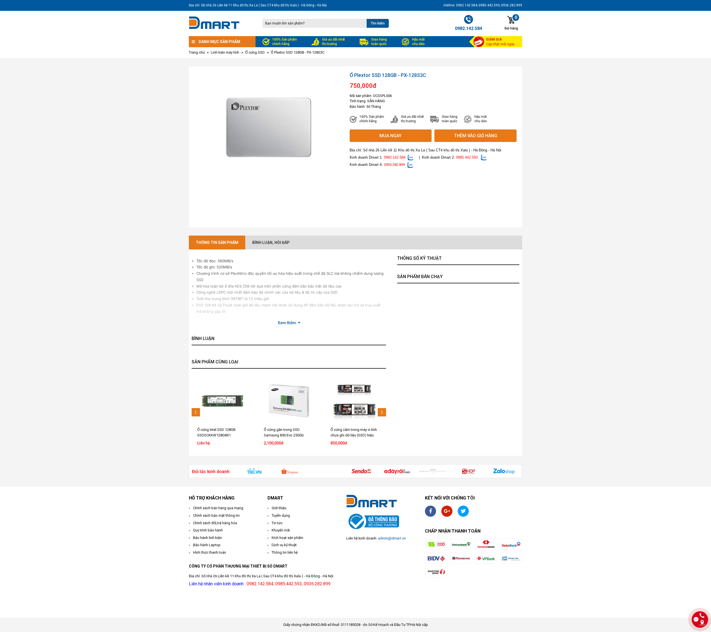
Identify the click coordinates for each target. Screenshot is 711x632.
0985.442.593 (467, 157)
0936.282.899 (394, 165)
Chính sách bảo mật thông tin (216, 515)
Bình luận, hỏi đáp (271, 242)
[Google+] (446, 511)
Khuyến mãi (281, 530)
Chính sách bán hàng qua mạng (218, 508)
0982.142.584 (394, 157)
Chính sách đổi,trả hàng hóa (215, 523)
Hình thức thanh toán (209, 552)
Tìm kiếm (378, 23)
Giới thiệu (279, 508)
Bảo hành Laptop (207, 545)
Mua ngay (390, 135)
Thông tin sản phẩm (217, 242)
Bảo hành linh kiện (207, 538)
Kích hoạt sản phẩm (287, 538)
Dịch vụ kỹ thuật (284, 545)
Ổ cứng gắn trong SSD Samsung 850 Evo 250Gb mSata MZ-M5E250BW (284, 435)
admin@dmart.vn (392, 538)
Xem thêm (287, 323)
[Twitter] (463, 511)
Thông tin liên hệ (285, 552)
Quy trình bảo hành (208, 530)
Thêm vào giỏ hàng (475, 135)
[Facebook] (430, 511)
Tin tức (277, 523)
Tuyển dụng (281, 515)
